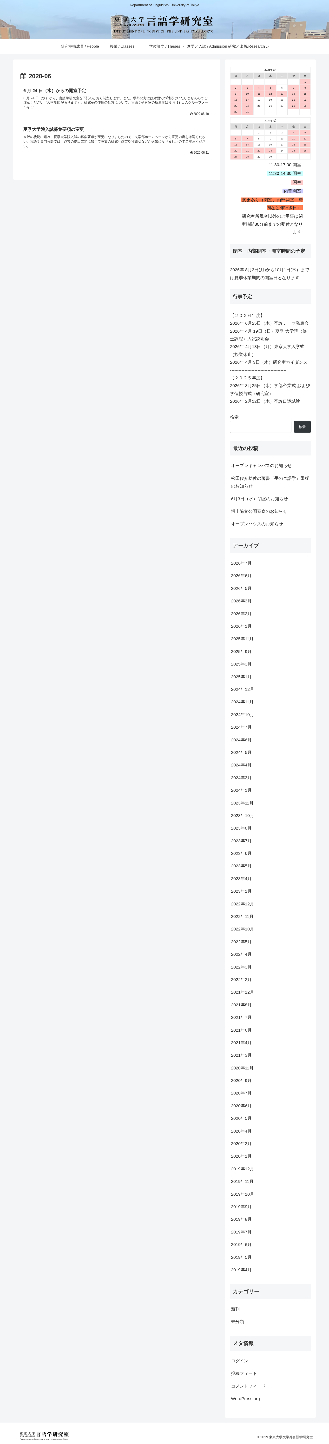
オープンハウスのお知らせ (257, 523)
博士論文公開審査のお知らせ (259, 511)
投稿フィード (244, 1373)
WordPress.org (245, 1398)
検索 (234, 417)
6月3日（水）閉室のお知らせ (259, 498)
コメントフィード (248, 1386)
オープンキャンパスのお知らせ (261, 465)
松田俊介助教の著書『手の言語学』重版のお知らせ (270, 482)
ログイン (239, 1360)
